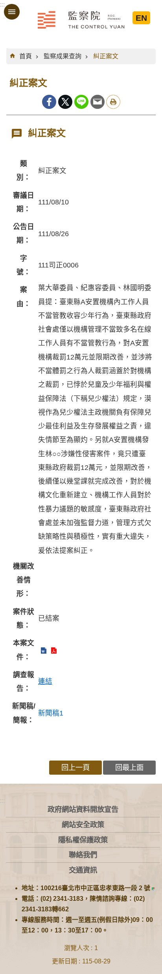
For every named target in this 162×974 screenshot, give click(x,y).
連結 (45, 681)
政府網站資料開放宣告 (83, 809)
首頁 (25, 56)
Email (97, 102)
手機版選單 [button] (12, 12)
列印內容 (113, 102)
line (81, 102)
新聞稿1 (50, 713)
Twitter (65, 102)
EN (141, 17)
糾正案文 (105, 56)
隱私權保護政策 (83, 840)
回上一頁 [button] (75, 767)
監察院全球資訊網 (81, 19)
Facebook (49, 102)
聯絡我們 (83, 855)
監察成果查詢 (62, 56)
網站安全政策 (83, 824)
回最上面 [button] (129, 767)
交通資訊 (83, 870)
